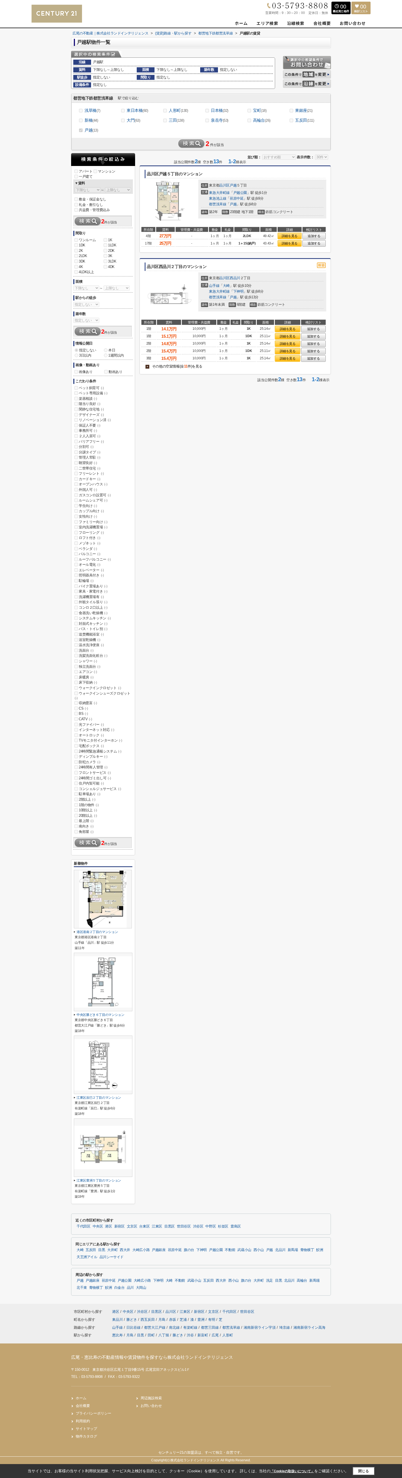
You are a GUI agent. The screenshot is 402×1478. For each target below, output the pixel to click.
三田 (176, 120)
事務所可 (88, 430)
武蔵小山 (244, 1250)
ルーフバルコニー (95, 559)
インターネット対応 (96, 730)
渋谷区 (198, 1226)
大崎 (226, 286)
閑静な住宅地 (91, 409)
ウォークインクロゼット (100, 688)
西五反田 (148, 1319)
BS (83, 714)
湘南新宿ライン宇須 (260, 1327)
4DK (111, 267)
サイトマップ (86, 1429)
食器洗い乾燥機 (93, 613)
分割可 (86, 447)
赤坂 (173, 1319)
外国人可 (88, 490)
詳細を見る (290, 236)
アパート (85, 171)
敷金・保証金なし (92, 199)
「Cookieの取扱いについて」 (292, 1471)
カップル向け (91, 511)
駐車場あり (89, 794)
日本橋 (219, 110)
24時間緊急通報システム (100, 751)
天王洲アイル (87, 1257)
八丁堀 (163, 1335)
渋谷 (190, 1335)
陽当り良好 (89, 404)
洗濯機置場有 (91, 597)
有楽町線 (191, 1327)
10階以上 (88, 810)
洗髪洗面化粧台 (93, 656)
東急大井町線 (219, 193)
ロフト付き (89, 538)
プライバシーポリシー (93, 1413)
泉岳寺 (219, 120)
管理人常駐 (89, 457)
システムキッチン (95, 618)
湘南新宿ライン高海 (309, 1327)
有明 (212, 1319)
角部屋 (86, 832)
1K (110, 240)
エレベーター (91, 570)
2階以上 (87, 799)
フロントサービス (95, 773)
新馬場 (293, 1250)
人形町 (178, 110)
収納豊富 (88, 703)
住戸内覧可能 (91, 783)
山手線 (214, 286)
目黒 (101, 1250)
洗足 (269, 1280)
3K (110, 256)
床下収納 (88, 682)
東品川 (118, 1319)
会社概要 (83, 1406)
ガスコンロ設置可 (95, 495)
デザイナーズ (91, 415)
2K (81, 251)
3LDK (112, 261)
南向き (86, 826)
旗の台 (189, 1250)
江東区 (157, 1226)
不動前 (230, 1250)
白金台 (119, 1288)
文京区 (132, 1226)
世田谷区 (184, 1226)
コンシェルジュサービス (100, 789)
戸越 (91, 130)
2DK (111, 251)
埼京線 (285, 1327)
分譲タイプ (89, 452)
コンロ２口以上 (93, 607)
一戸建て (85, 176)
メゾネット (89, 543)
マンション (106, 171)
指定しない (87, 350)
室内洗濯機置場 (93, 527)
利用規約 (83, 1421)
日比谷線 (134, 1327)
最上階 (86, 821)
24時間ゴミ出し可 (95, 778)
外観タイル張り (93, 602)
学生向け (88, 506)
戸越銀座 (159, 1250)
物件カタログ (86, 1436)
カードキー (89, 479)
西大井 (125, 1250)
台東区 (144, 1226)
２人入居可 (89, 436)
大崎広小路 (141, 1250)
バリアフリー (91, 441)
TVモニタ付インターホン (100, 740)
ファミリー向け (93, 522)
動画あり (115, 372)
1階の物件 (89, 805)
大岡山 (141, 1288)
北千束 (82, 1288)
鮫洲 (319, 1250)
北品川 (280, 1250)
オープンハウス (93, 484)
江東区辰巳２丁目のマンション (99, 1098)
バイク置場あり (93, 586)
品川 (130, 1288)
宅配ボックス (91, 746)
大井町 (112, 1250)
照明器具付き (91, 575)
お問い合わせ (151, 1406)
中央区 (98, 1226)
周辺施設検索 (151, 1398)
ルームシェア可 (93, 500)
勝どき (132, 1319)
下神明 (238, 291)
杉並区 (223, 1226)
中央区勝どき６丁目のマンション (100, 1015)
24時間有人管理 (93, 767)
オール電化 (89, 564)
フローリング (91, 532)
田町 (151, 1335)
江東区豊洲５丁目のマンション (99, 1180)
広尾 (215, 1335)
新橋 (91, 120)
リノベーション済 (95, 420)
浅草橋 (92, 110)
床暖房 (86, 677)
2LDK (83, 256)
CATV (85, 719)
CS (83, 708)
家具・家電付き (93, 591)
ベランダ (88, 549)
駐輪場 (86, 581)
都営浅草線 (217, 204)
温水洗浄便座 (91, 645)
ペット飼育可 (91, 388)
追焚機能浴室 (91, 634)
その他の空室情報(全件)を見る (174, 366)
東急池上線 (217, 198)
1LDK (112, 245)
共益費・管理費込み (94, 210)
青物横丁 (307, 1250)
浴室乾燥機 (89, 640)
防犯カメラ (89, 762)
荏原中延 (236, 198)
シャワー (88, 661)
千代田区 (84, 1226)
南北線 (175, 1327)
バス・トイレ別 (93, 629)
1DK (82, 245)
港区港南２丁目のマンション (97, 932)
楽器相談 (88, 399)
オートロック (91, 735)
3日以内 (85, 355)
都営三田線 (210, 1327)
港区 (108, 1226)
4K (81, 267)
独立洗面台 (89, 666)
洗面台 (86, 650)
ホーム (81, 1398)
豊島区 (236, 1226)
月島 (162, 1319)
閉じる (363, 1471)
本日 (111, 350)
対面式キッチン (93, 624)
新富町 (202, 1335)
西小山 (259, 1250)
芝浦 (184, 1319)
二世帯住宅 (89, 468)
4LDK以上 (86, 272)
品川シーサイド (112, 1257)
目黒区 (169, 1226)
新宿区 (119, 1226)
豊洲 (201, 1319)
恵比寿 (117, 1335)
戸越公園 (240, 193)
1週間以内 (116, 355)
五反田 (304, 120)
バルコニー (89, 554)
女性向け (88, 516)
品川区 (224, 185)
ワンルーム (87, 240)
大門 (133, 120)
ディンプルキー (93, 756)
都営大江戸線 (155, 1327)
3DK (82, 261)
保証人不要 (89, 425)
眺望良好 (88, 463)
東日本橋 (137, 110)
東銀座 (304, 110)
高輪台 (261, 120)
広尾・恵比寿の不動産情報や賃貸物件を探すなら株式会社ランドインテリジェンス (152, 1357)
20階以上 (88, 816)
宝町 (260, 110)
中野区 (210, 1226)
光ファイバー (91, 724)
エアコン (88, 672)
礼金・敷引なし (91, 205)
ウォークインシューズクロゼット (102, 695)
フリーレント (91, 473)
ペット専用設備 (93, 393)
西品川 (235, 278)
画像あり (85, 372)
